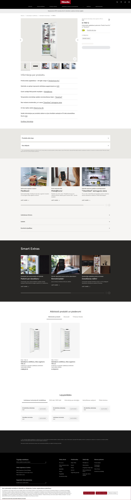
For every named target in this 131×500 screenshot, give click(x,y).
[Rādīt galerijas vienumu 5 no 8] (65, 66)
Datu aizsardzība (14, 498)
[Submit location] (45, 462)
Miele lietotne (103, 400)
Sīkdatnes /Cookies (22, 498)
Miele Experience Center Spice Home (24, 472)
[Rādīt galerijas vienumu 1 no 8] (25, 66)
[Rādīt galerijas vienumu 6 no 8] (75, 66)
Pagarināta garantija (75, 472)
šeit (26, 116)
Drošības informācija (27, 121)
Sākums (22, 15)
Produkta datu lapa (91, 30)
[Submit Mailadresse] (45, 482)
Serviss (89, 6)
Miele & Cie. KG (39, 108)
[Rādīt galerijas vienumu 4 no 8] (55, 66)
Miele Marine (97, 469)
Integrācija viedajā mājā (87, 467)
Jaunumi (72, 470)
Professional (99, 6)
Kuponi (72, 465)
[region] (49, 40)
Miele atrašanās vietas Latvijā (64, 466)
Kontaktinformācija (63, 476)
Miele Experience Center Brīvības (23, 470)
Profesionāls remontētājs (97, 466)
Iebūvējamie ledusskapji (44, 15)
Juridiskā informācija (6, 498)
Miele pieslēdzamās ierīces (87, 471)
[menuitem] (31, 6)
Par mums (61, 462)
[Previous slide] (21, 40)
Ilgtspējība (61, 469)
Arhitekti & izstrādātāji (99, 471)
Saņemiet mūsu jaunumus (24, 480)
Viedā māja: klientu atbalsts (87, 474)
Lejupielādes (43, 418)
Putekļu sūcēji (53, 6)
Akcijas (72, 467)
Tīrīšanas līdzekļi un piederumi (70, 6)
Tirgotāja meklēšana (22, 459)
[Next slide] (77, 40)
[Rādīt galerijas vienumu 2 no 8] (35, 66)
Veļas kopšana (41, 6)
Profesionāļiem (97, 462)
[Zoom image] (74, 59)
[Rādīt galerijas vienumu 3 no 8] (45, 66)
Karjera (60, 471)
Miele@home (85, 462)
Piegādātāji (61, 473)
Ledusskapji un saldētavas (31, 15)
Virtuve (30, 6)
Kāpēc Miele (73, 462)
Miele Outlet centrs (20, 474)
